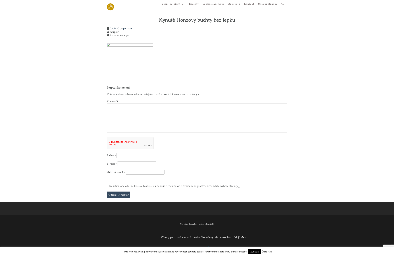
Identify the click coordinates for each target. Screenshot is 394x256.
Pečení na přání (170, 3)
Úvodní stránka (268, 3)
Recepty (194, 3)
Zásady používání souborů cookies (180, 237)
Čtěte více (267, 251)
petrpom (128, 28)
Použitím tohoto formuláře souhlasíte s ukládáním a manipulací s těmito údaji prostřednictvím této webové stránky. (174, 186)
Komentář (112, 101)
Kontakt (249, 3)
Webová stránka (116, 172)
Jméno (111, 155)
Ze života (234, 3)
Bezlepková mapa (214, 3)
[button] (282, 4)
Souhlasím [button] (254, 251)
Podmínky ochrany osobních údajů (221, 237)
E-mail (112, 163)
